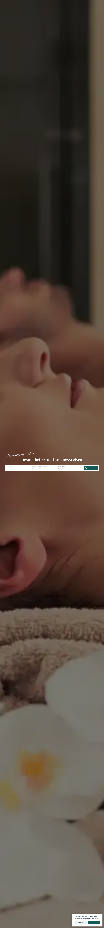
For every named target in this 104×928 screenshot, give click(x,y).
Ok (93, 922)
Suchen (91, 468)
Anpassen (80, 922)
